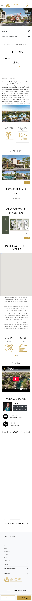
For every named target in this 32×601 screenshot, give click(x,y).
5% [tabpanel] (16, 196)
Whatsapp (24, 598)
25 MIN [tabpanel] (9, 339)
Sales (5, 540)
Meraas (7, 58)
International (7, 551)
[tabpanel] (16, 65)
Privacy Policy (7, 560)
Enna (15, 403)
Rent (5, 542)
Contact (6, 557)
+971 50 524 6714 (15, 425)
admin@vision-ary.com (16, 417)
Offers (5, 548)
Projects (6, 545)
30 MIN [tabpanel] (23, 339)
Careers (6, 554)
